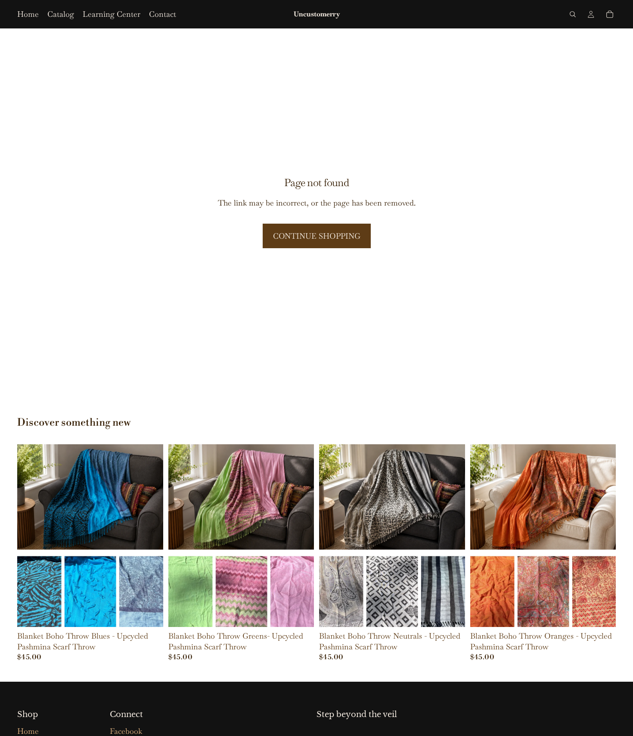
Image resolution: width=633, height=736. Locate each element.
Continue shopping (316, 236)
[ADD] (300, 613)
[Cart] (609, 14)
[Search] (572, 14)
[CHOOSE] (150, 613)
